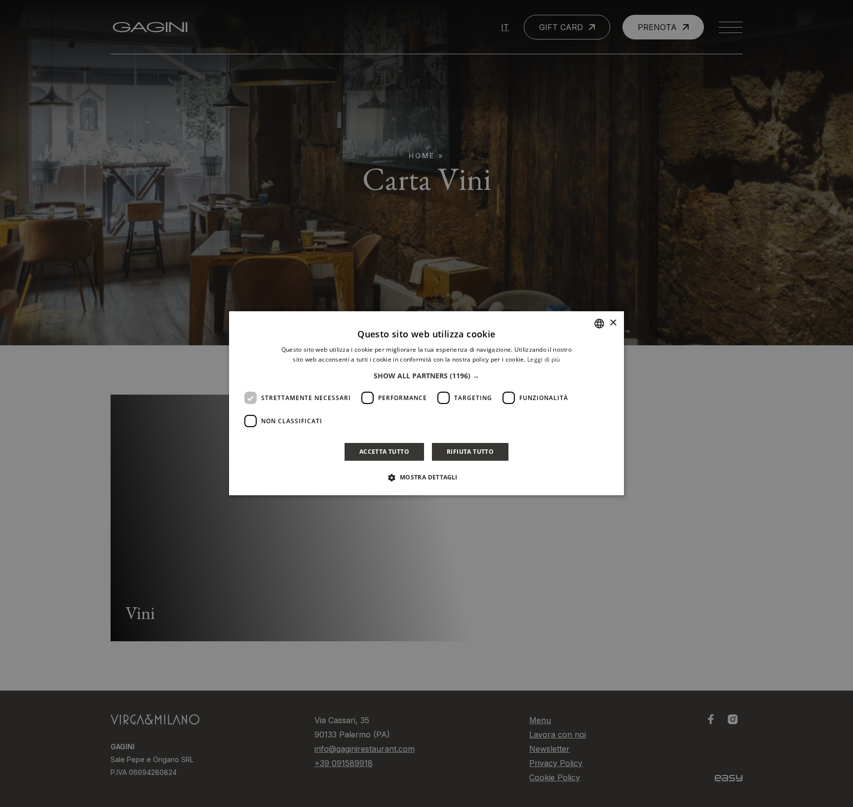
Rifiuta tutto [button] (470, 452)
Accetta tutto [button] (384, 452)
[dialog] (426, 403)
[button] (426, 376)
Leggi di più (543, 359)
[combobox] (599, 324)
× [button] (613, 323)
